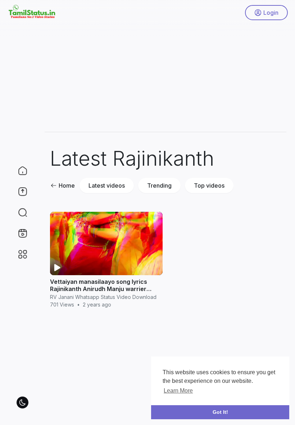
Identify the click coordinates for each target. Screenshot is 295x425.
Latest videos (106, 185)
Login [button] (270, 12)
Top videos (209, 185)
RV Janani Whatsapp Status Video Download (103, 297)
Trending (159, 185)
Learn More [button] (178, 391)
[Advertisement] (165, 75)
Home (67, 185)
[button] (18, 212)
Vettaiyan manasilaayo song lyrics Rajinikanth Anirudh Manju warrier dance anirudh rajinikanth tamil (98, 289)
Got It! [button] (220, 412)
